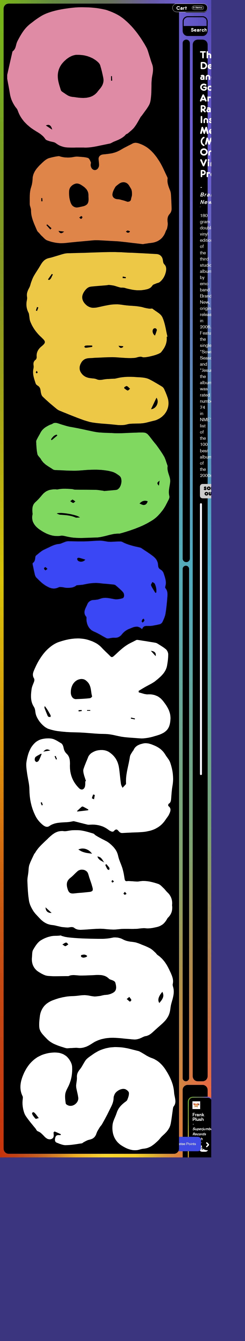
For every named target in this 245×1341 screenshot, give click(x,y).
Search (199, 30)
